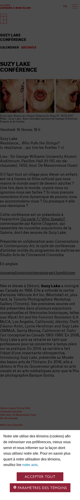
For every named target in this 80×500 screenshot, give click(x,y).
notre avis (30, 465)
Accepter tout (40, 477)
